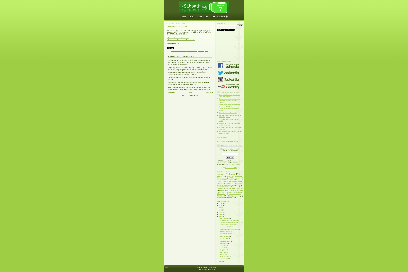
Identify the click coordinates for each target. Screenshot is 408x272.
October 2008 (224, 239)
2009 (220, 214)
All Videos (179, 51)
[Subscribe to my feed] (224, 168)
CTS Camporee (235, 178)
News (222, 190)
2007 (220, 261)
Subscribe (221, 17)
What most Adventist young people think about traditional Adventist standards (229, 100)
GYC (178, 43)
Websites (220, 195)
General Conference (223, 186)
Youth (206, 51)
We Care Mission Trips (227, 231)
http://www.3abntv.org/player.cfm (178, 38)
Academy (220, 174)
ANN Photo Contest (226, 233)
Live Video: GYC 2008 (177, 27)
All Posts (173, 51)
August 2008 (224, 243)
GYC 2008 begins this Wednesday (230, 229)
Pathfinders (228, 192)
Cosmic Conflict (221, 181)
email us (200, 82)
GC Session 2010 (230, 185)
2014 (220, 203)
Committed (232, 179)
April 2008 (223, 252)
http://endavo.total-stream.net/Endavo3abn (181, 40)
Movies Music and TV (234, 188)
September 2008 (225, 241)
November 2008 (225, 236)
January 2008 (224, 258)
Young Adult (201, 51)
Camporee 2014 (221, 179)
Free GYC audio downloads (228, 224)
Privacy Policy (236, 164)
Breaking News (222, 178)
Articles (191, 17)
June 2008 (223, 247)
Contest (239, 179)
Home (184, 17)
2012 (220, 207)
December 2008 (225, 218)
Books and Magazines (234, 176)
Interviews (235, 186)
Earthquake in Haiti (235, 181)
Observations (232, 190)
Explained (228, 183)
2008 (220, 216)
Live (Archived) (193, 51)
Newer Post (171, 92)
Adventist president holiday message (231, 222)
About (212, 17)
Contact (205, 269)
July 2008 (223, 245)
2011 (220, 210)
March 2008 (224, 254)
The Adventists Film (235, 194)
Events (184, 51)
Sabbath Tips (221, 194)
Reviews (238, 192)
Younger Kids (221, 197)
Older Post (209, 92)
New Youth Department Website (229, 220)
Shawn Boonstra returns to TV (228, 113)
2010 (220, 212)
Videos (199, 17)
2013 (220, 205)
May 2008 (223, 250)
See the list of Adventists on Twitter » (228, 141)
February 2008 (225, 256)
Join (206, 17)
